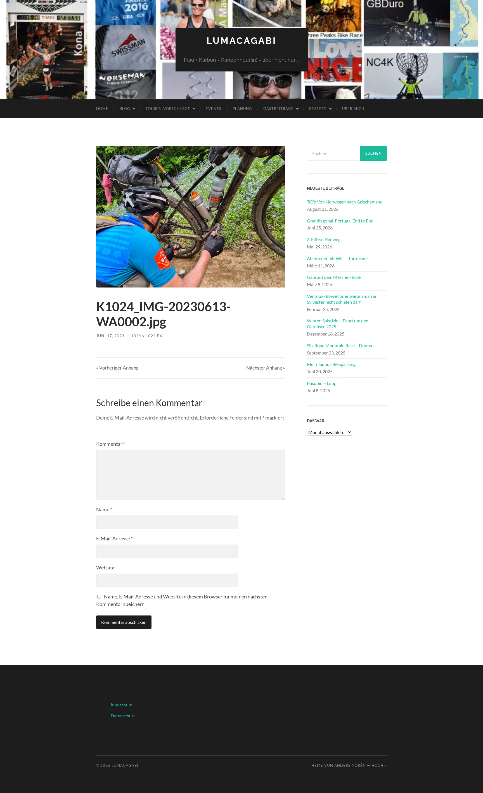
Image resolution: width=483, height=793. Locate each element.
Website (105, 567)
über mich (353, 108)
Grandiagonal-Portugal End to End (340, 220)
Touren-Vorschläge (168, 108)
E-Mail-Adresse (114, 538)
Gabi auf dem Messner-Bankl (335, 277)
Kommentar (110, 444)
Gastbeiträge (278, 108)
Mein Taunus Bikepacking (331, 364)
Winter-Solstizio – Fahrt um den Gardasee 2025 (337, 323)
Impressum (121, 704)
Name (104, 509)
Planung (242, 108)
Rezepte (318, 108)
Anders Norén (350, 765)
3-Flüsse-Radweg (323, 239)
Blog (125, 108)
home (102, 108)
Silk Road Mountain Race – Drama (339, 345)
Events (213, 108)
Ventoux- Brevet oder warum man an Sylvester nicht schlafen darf (342, 299)
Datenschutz (123, 715)
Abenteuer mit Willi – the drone (337, 258)
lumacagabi (241, 40)
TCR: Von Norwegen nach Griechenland (345, 201)
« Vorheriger (117, 368)
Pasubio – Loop (322, 383)
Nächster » (265, 368)
